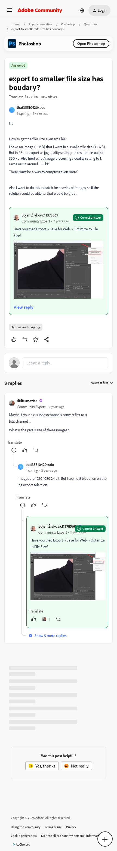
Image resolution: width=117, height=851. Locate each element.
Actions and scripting (25, 327)
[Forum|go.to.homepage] (39, 10)
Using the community (26, 827)
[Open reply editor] (58, 363)
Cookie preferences (24, 836)
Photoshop (68, 24)
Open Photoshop (91, 43)
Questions (90, 24)
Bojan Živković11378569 (39, 215)
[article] (58, 425)
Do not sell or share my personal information (71, 836)
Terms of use (53, 827)
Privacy (71, 827)
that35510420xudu (31, 107)
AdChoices (23, 844)
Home (15, 24)
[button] (10, 11)
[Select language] (82, 10)
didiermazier (27, 400)
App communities (40, 24)
